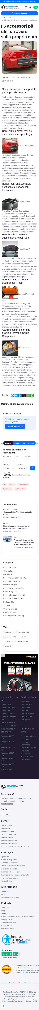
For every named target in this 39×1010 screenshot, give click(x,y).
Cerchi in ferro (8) (10, 609)
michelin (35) (9, 632)
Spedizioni (5, 857)
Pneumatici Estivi (7, 837)
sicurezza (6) (9, 641)
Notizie (5, 77)
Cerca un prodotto (20, 13)
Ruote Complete (7, 831)
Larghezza (7, 456)
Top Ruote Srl (19, 1001)
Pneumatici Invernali (9, 840)
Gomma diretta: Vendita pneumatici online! (17, 513)
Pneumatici (7, 509)
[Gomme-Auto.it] (10, 7)
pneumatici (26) (23, 632)
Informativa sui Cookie (9, 878)
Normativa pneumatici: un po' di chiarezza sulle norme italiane (16, 527)
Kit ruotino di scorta (8, 834)
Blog (9, 17)
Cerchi (16, 443)
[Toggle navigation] (26, 7)
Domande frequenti (8, 923)
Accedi (3, 894)
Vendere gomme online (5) (13, 616)
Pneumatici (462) (9, 567)
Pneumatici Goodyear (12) (13, 599)
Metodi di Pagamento (9, 860)
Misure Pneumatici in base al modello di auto (18, 917)
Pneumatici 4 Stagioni (9, 843)
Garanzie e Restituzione (10, 863)
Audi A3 (12, 484)
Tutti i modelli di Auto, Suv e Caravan (15, 846)
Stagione (6, 464)
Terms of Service (22, 999)
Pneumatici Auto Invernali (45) (14, 578)
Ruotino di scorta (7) (11, 612)
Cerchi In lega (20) (10, 592)
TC (36, 1001)
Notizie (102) (8, 574)
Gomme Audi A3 (23, 484)
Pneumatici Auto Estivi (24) (13, 588)
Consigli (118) (8, 571)
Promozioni (5, 914)
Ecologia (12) (8, 602)
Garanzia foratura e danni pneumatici (15, 875)
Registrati (4, 891)
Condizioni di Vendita (9, 869)
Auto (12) (6, 605)
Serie (16, 456)
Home (3, 17)
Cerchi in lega (6, 825)
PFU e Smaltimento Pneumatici (13, 866)
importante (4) (23, 641)
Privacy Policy (6, 881)
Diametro (28, 456)
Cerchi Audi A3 (7, 489)
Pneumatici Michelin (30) (12, 581)
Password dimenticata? (10, 897)
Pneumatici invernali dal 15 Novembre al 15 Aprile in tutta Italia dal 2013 (24, 542)
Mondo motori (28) (10, 585)
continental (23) (10, 637)
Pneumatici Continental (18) (14, 595)
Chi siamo (5, 908)
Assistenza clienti (8, 929)
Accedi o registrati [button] (15, 426)
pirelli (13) (23, 637)
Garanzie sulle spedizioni (11, 872)
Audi (4, 484)
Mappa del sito (6, 926)
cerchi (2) (8, 646)
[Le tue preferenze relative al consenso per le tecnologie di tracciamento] (4, 1006)
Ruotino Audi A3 (20, 489)
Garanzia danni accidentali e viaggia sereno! (19, 1)
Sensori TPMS (6, 920)
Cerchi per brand (29, 697)
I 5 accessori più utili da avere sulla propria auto (20, 20)
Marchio (19, 464)
